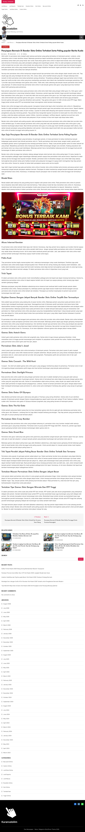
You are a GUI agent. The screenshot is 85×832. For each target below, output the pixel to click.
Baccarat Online (47, 6)
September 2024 (8, 701)
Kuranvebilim (9, 28)
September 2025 (8, 650)
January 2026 (7, 633)
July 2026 (6, 608)
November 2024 (8, 693)
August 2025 (7, 655)
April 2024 (6, 723)
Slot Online (38, 6)
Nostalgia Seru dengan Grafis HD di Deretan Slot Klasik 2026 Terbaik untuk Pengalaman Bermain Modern (32, 581)
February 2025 (7, 680)
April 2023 (6, 748)
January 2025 (7, 684)
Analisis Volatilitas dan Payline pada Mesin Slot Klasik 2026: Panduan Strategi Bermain (26, 577)
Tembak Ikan (20, 6)
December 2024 (8, 689)
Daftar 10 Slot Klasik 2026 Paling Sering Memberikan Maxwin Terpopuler (22, 568)
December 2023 (8, 740)
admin (5, 54)
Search (4, 555)
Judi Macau (4, 6)
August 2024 (7, 706)
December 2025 (8, 638)
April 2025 (6, 672)
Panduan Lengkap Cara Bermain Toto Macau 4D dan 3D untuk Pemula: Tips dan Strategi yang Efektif (68, 535)
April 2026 (6, 621)
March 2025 (6, 676)
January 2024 (7, 735)
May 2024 (6, 718)
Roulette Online (29, 6)
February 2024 (7, 731)
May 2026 (6, 616)
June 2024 (6, 714)
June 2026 (6, 612)
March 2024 (7, 727)
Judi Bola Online (14, 9)
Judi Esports (12, 6)
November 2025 (8, 642)
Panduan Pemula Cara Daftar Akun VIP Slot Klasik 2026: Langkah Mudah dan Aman (25, 573)
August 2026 (7, 604)
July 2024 (6, 710)
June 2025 (6, 663)
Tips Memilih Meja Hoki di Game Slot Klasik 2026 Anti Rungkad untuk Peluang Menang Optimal (29, 585)
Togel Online (4, 9)
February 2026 (7, 629)
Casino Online (23, 9)
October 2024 (7, 697)
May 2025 (6, 667)
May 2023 (6, 744)
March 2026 (6, 625)
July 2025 (6, 659)
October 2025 (7, 646)
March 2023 (6, 752)
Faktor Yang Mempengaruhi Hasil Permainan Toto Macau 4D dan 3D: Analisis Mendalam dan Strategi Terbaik (69, 546)
